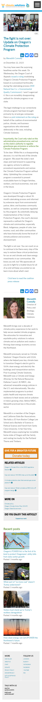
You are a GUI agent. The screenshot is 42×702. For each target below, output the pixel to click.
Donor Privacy (9, 673)
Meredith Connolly (14, 58)
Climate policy (9, 504)
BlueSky (26, 661)
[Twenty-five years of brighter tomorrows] (27, 6)
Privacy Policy (9, 670)
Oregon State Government (13, 508)
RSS (24, 673)
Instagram (27, 664)
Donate (7, 667)
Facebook (26, 667)
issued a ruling (17, 76)
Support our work (21, 518)
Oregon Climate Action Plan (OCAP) (16, 506)
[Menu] (37, 4)
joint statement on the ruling (24, 117)
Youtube (26, 670)
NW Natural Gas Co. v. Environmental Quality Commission (19, 89)
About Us (8, 661)
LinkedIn (26, 659)
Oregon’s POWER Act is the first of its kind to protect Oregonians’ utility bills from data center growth (20, 554)
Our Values (8, 659)
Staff (6, 664)
